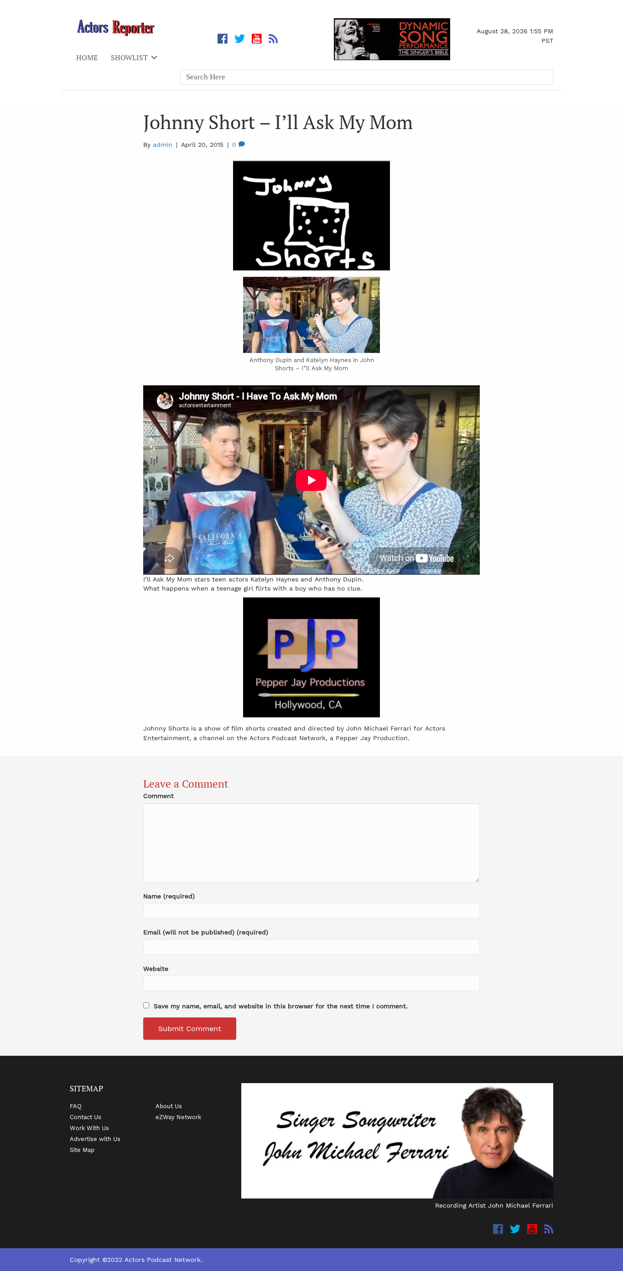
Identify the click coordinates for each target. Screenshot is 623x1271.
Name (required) (169, 896)
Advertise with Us (95, 1139)
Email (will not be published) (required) (205, 932)
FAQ (76, 1106)
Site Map (82, 1149)
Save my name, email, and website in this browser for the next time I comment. (281, 1006)
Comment (158, 795)
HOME (87, 57)
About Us (169, 1106)
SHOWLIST (129, 57)
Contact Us (85, 1117)
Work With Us (89, 1128)
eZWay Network (178, 1117)
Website (155, 968)
